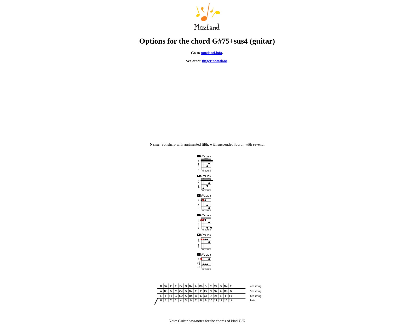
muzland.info (211, 53)
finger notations (214, 61)
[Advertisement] (207, 100)
